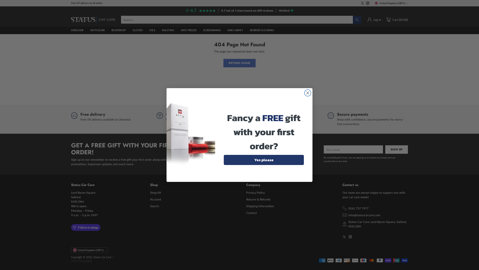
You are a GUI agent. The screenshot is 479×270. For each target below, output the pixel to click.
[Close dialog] (307, 93)
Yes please (264, 160)
